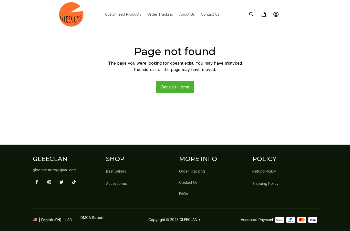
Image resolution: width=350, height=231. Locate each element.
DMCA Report (92, 217)
